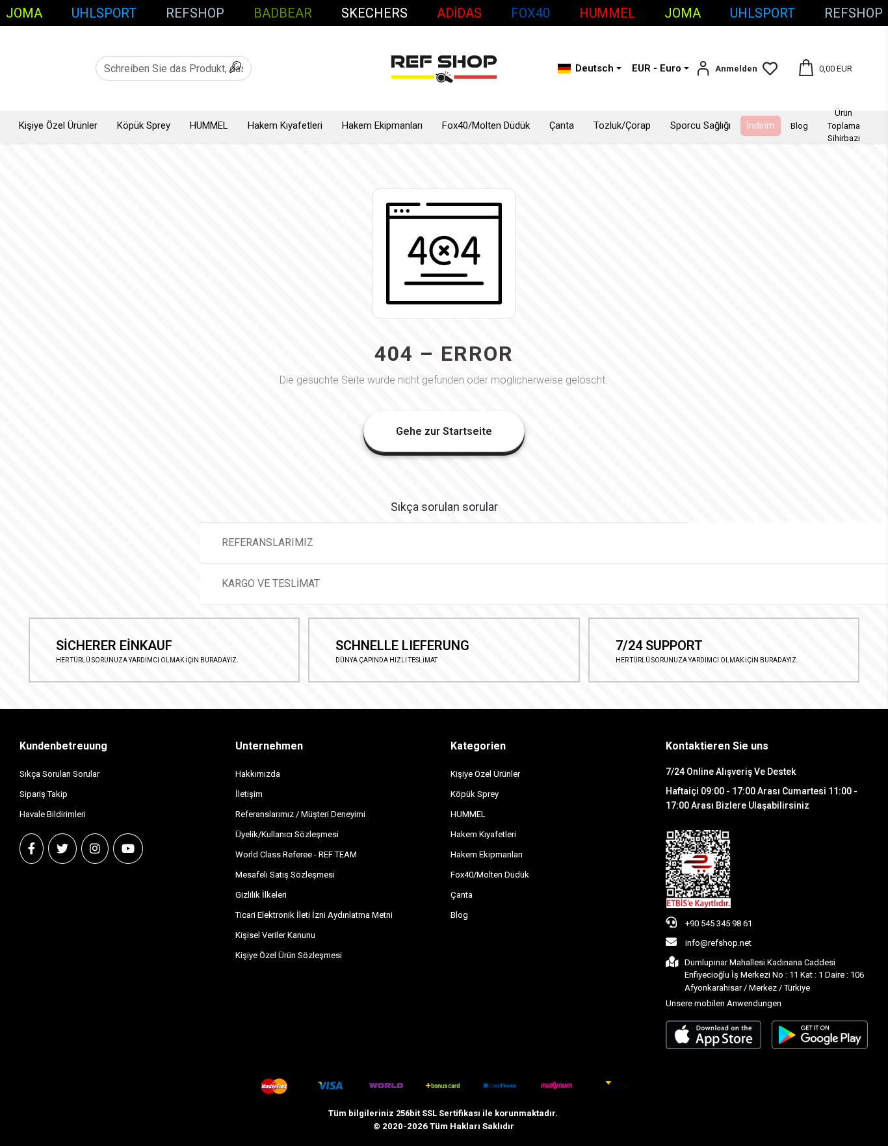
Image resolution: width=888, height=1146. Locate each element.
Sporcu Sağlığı (700, 125)
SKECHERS (374, 13)
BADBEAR (283, 13)
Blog (799, 126)
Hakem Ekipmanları (382, 125)
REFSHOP (195, 13)
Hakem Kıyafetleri (285, 125)
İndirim (760, 125)
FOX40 (530, 13)
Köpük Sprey (143, 125)
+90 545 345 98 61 (717, 923)
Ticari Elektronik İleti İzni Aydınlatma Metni (314, 915)
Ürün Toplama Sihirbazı (844, 125)
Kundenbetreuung (63, 746)
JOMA (24, 13)
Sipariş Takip (44, 794)
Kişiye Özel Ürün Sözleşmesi (288, 955)
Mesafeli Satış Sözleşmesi (285, 874)
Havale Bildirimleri (53, 814)
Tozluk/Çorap (622, 125)
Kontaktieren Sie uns (717, 746)
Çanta (561, 125)
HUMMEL (607, 13)
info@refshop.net (718, 943)
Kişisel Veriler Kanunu (275, 935)
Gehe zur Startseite (444, 431)
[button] (726, 68)
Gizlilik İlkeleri (261, 895)
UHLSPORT (104, 13)
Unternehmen (269, 746)
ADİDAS (459, 13)
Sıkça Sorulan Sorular (59, 774)
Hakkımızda (257, 774)
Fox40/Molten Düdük (486, 125)
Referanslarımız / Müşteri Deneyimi (300, 814)
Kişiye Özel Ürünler (58, 125)
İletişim (249, 794)
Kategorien (478, 746)
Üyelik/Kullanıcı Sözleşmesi (287, 834)
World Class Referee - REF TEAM (296, 854)
